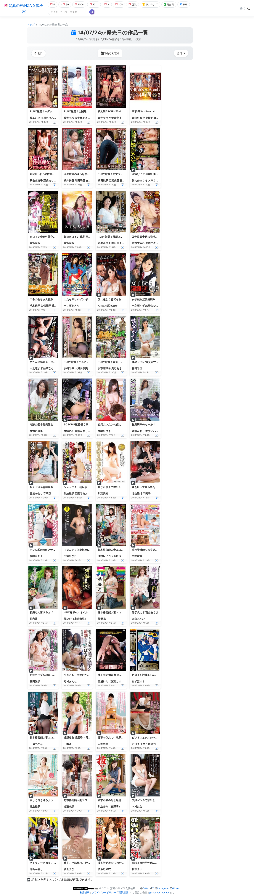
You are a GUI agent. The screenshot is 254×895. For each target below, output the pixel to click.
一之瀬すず (138, 305)
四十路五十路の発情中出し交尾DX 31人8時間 (158, 236)
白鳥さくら (157, 117)
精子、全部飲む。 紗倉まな (80, 862)
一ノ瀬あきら (71, 305)
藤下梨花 (125, 180)
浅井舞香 (69, 180)
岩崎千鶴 (69, 368)
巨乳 (134, 4)
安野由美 (103, 744)
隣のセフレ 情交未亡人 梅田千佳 (150, 361)
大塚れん (69, 430)
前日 (40, 53)
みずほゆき (138, 681)
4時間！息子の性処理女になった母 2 (51, 174)
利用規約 (84, 892)
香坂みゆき (58, 305)
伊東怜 (147, 117)
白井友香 (137, 556)
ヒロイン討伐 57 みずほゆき (148, 674)
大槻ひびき (104, 430)
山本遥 (68, 744)
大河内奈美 (81, 368)
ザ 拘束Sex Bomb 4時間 (146, 111)
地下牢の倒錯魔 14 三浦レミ (114, 674)
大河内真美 (36, 430)
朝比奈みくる (139, 180)
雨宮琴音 (35, 243)
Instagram (162, 888)
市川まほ (137, 744)
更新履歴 (123, 892)
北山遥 (136, 493)
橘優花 (102, 618)
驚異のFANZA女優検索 (25, 8)
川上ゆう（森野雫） (109, 806)
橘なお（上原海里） (75, 618)
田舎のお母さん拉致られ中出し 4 (49, 299)
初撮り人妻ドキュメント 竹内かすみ (51, 612)
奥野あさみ (117, 368)
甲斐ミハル (151, 430)
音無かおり (81, 430)
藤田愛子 (35, 681)
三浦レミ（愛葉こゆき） (112, 681)
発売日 (170, 4)
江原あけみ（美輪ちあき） (56, 117)
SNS (185, 4)
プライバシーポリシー (104, 892)
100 (120, 4)
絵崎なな (150, 305)
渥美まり (48, 180)
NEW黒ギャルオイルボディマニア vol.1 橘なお (91, 612)
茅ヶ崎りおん (150, 744)
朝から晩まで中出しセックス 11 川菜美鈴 (122, 487)
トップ (31, 24)
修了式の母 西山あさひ (145, 612)
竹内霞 (34, 618)
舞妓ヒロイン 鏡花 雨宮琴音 (80, 236)
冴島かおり (36, 869)
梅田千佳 (137, 368)
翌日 (179, 53)
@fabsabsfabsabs (159, 892)
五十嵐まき (81, 117)
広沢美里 (114, 180)
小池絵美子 (115, 117)
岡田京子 (116, 243)
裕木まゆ (137, 869)
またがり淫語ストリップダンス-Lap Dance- (55, 361)
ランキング (152, 4)
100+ (81, 4)
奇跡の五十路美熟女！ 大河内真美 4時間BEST (56, 424)
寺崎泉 (47, 493)
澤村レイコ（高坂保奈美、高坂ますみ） (121, 556)
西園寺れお (81, 493)
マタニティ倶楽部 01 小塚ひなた (83, 549)
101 (95, 4)
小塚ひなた (70, 556)
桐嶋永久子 (36, 556)
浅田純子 (103, 180)
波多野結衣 (104, 869)
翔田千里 (80, 180)
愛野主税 (69, 117)
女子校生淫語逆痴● (143, 299)
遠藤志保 (69, 806)
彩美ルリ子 (104, 243)
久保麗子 (46, 305)
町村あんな (70, 681)
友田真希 (91, 180)
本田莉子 (145, 493)
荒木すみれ (138, 243)
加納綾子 (69, 493)
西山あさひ (138, 618)
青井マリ (103, 117)
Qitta (145, 888)
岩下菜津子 (104, 368)
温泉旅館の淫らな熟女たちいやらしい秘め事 (90, 174)
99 (67, 4)
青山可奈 (137, 117)
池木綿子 (35, 305)
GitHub (176, 888)
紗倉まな (69, 869)
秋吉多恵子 (36, 180)
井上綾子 (35, 806)
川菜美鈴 (103, 493)
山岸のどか (36, 744)
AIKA (101, 305)
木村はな (137, 806)
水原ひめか (111, 305)
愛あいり (35, 117)
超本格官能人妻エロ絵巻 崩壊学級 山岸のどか (56, 737)
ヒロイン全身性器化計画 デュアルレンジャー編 (57, 236)
